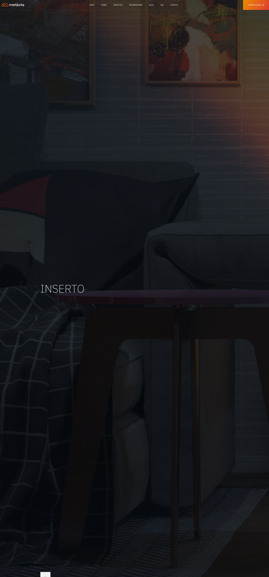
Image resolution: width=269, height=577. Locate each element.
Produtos (117, 5)
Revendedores (135, 5)
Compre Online (254, 5)
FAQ (162, 5)
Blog (151, 5)
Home (91, 5)
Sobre (104, 5)
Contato (174, 5)
